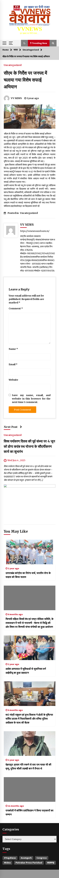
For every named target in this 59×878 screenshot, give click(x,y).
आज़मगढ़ (50, 862)
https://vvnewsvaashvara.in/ (34, 231)
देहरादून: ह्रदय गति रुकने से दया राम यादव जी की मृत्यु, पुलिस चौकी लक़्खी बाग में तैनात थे (28, 766)
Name (13, 348)
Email (13, 364)
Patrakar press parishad (29, 862)
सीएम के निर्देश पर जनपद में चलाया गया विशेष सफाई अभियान (25, 80)
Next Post (11, 427)
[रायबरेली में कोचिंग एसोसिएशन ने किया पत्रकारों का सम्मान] (29, 789)
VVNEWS (29, 29)
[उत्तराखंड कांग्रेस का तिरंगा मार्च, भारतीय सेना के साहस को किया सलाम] (29, 552)
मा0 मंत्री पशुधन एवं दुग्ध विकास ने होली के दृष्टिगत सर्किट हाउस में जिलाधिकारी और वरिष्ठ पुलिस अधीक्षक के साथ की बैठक (29, 718)
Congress (42, 857)
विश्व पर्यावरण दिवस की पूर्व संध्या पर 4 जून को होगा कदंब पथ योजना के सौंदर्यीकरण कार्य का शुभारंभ (29, 446)
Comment (16, 308)
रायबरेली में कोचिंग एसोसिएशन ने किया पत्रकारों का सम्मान (29, 812)
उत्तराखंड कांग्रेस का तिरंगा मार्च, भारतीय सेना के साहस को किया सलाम (28, 575)
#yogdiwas (10, 857)
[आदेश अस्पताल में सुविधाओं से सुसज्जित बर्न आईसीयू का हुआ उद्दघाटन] (29, 647)
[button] (24, 43)
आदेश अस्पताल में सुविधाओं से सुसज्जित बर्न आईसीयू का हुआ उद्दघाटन (26, 670)
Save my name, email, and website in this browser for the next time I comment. (31, 399)
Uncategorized (12, 65)
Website (13, 379)
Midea (7, 862)
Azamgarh (26, 857)
